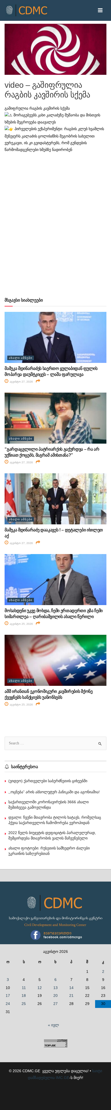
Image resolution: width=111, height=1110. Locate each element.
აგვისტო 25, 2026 (21, 623)
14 (71, 988)
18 (24, 996)
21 (71, 996)
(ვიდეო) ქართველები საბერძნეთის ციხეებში (47, 781)
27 (55, 1004)
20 (55, 996)
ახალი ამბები (20, 357)
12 (39, 988)
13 (55, 988)
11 (24, 988)
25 (24, 1004)
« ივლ (53, 1025)
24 (8, 1004)
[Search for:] (55, 743)
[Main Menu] (100, 10)
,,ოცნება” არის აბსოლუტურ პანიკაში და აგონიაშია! (54, 792)
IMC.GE (62, 1078)
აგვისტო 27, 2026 (21, 381)
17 (8, 996)
